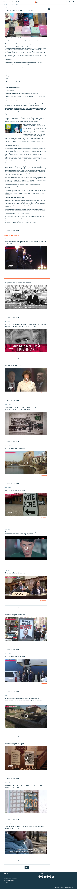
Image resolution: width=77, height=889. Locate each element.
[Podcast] (53, 876)
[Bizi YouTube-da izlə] (66, 2)
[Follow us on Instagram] (42, 876)
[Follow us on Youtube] (48, 876)
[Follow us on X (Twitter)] (45, 876)
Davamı (26, 867)
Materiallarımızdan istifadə (9, 880)
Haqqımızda (6, 876)
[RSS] (50, 876)
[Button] (8, 230)
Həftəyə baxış (6, 884)
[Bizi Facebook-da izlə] (73, 2)
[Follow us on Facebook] (39, 876)
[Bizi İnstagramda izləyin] (70, 2)
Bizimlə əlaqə (6, 882)
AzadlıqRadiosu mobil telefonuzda (10, 878)
